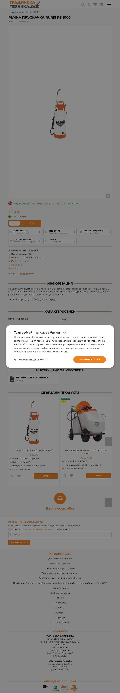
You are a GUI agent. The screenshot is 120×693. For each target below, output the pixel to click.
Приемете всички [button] (89, 359)
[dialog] (60, 346)
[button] (31, 359)
